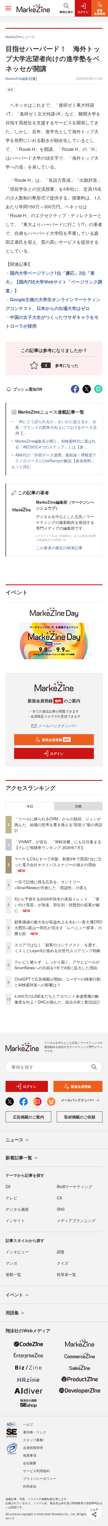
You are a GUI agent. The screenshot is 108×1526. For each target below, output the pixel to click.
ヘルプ (28, 1424)
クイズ (62, 1263)
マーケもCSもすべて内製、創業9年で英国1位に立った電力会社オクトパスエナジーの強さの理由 (58, 861)
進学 (10, 89)
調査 (61, 1251)
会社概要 (29, 1463)
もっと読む (21, 466)
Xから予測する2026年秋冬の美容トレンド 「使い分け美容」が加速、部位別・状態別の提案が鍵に (57, 904)
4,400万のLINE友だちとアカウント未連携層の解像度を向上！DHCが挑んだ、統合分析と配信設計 (57, 999)
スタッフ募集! (33, 1439)
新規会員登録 (56, 739)
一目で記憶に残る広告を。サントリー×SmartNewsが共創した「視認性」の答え (50, 884)
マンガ (11, 1263)
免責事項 (29, 1455)
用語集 (12, 1312)
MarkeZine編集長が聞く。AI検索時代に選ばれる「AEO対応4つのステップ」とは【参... (55, 444)
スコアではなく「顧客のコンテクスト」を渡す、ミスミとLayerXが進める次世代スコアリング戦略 (57, 947)
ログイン (56, 753)
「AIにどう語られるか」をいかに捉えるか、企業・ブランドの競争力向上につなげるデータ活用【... (56, 427)
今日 (30, 806)
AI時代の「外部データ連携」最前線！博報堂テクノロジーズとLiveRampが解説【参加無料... (55, 457)
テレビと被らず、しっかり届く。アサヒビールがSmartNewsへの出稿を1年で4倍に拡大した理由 (57, 964)
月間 (78, 806)
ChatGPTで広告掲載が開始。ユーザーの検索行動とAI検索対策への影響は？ (57, 981)
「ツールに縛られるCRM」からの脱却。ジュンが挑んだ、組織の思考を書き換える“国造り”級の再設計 (58, 824)
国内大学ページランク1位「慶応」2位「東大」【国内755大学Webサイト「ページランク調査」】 (54, 282)
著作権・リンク (34, 1432)
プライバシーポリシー (39, 1478)
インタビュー (17, 1251)
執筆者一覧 (66, 1274)
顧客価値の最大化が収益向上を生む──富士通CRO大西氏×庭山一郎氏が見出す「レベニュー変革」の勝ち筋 (58, 927)
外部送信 (29, 1486)
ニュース (14, 1139)
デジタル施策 (17, 1209)
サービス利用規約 (36, 1470)
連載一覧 (13, 1274)
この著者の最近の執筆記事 (59, 547)
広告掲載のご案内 (28, 1117)
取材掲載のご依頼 (79, 1117)
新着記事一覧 (19, 1157)
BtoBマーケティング (74, 1186)
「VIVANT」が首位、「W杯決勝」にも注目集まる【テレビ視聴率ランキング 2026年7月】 (57, 844)
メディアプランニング (76, 1220)
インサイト (15, 1220)
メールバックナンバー (57, 725)
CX (59, 1198)
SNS (61, 1209)
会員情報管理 (33, 1447)
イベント (14, 1294)
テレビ (11, 1198)
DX (8, 1186)
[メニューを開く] (8, 8)
